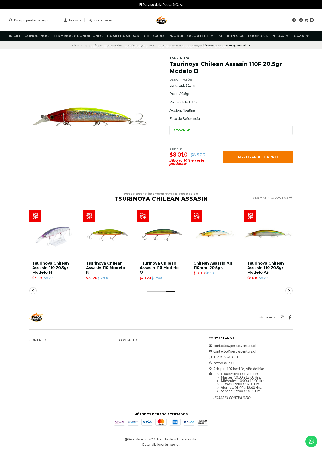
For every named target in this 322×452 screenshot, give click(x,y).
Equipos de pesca (266, 36)
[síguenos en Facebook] (301, 20)
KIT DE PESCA (231, 36)
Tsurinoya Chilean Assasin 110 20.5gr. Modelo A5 (265, 267)
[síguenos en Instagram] (294, 20)
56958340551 (223, 363)
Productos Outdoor (205, 46)
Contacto (38, 340)
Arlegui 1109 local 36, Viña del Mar (238, 369)
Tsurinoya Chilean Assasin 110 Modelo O (159, 267)
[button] (151, 291)
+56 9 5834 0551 (225, 357)
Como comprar (123, 36)
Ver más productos (271, 197)
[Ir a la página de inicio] (161, 20)
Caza (299, 36)
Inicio (14, 36)
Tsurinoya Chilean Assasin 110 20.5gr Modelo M (50, 267)
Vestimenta (102, 46)
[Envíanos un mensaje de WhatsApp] (311, 441)
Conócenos (37, 36)
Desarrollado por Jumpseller (160, 444)
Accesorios (136, 46)
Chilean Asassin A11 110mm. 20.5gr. (213, 265)
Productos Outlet (189, 36)
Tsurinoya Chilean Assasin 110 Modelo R (105, 267)
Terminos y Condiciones (78, 36)
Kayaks (165, 46)
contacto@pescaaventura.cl (234, 345)
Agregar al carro (257, 157)
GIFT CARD (154, 36)
